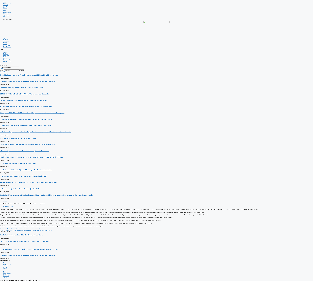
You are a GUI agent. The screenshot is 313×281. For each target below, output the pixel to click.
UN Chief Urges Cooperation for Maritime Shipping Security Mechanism (24, 151)
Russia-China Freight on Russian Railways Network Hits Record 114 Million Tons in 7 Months (31, 157)
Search (2, 65)
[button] (156, 49)
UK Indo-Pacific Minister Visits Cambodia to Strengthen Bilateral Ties (23, 100)
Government (6, 45)
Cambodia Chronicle (19, 280)
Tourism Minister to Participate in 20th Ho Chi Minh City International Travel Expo (28, 182)
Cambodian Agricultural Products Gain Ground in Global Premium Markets (26, 119)
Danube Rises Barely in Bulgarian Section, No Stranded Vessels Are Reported (26, 125)
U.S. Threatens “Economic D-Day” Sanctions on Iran (18, 138)
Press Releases (7, 47)
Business (5, 39)
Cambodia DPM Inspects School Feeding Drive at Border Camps (21, 88)
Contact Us (6, 6)
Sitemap (5, 8)
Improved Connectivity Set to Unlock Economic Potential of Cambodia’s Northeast (27, 81)
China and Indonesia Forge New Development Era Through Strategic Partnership (27, 144)
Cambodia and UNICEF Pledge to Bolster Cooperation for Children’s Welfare (26, 170)
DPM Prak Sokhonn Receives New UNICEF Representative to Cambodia (24, 94)
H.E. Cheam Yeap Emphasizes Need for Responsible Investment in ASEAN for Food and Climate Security (35, 132)
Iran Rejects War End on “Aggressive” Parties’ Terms (18, 163)
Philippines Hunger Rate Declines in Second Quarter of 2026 (20, 189)
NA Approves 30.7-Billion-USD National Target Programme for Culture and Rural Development (32, 113)
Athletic (5, 44)
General (5, 38)
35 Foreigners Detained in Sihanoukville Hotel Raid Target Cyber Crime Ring (26, 106)
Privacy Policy (7, 3)
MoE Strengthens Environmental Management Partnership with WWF (24, 176)
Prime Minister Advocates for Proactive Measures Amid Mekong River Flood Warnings (29, 75)
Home (4, 2)
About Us (5, 5)
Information (6, 41)
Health (5, 42)
